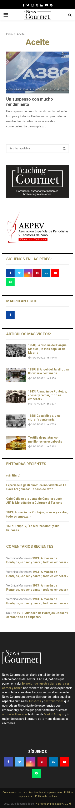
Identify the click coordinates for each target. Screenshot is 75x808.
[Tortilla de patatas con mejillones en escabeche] (16, 442)
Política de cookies (46, 796)
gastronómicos (54, 701)
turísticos (35, 701)
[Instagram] (32, 5)
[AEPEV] (37, 242)
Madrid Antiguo (54, 714)
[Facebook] (23, 5)
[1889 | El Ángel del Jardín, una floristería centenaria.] (16, 374)
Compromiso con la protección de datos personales (32, 792)
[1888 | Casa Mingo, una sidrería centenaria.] (16, 421)
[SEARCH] (64, 148)
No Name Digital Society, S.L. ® (53, 803)
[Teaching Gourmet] (37, 196)
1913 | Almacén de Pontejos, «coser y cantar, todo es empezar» (47, 395)
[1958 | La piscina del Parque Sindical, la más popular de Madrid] (16, 350)
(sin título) (13, 475)
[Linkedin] (41, 5)
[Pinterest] (37, 5)
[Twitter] (27, 5)
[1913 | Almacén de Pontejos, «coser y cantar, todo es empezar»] (16, 396)
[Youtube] (46, 5)
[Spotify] (51, 5)
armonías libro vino (14, 714)
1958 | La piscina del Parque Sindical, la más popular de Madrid (47, 348)
